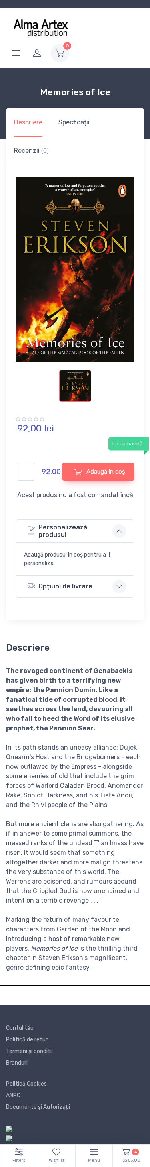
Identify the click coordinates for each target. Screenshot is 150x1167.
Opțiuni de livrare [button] (65, 586)
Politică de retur (27, 1039)
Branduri (17, 1062)
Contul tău (20, 1028)
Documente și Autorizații (38, 1107)
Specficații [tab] (74, 122)
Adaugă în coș (105, 471)
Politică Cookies (26, 1083)
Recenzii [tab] (31, 150)
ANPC (13, 1095)
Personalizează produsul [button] (62, 531)
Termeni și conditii (29, 1051)
